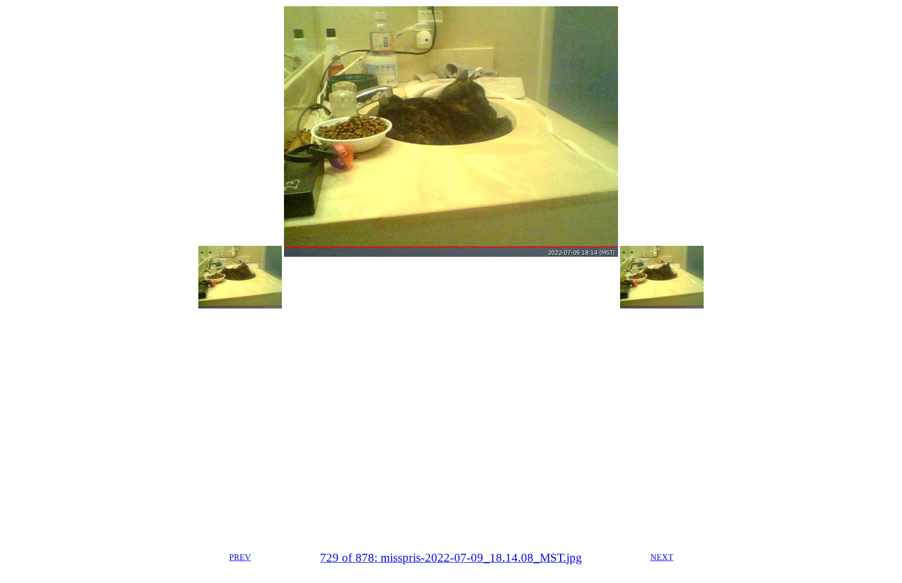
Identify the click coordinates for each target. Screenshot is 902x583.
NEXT (661, 557)
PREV (240, 557)
